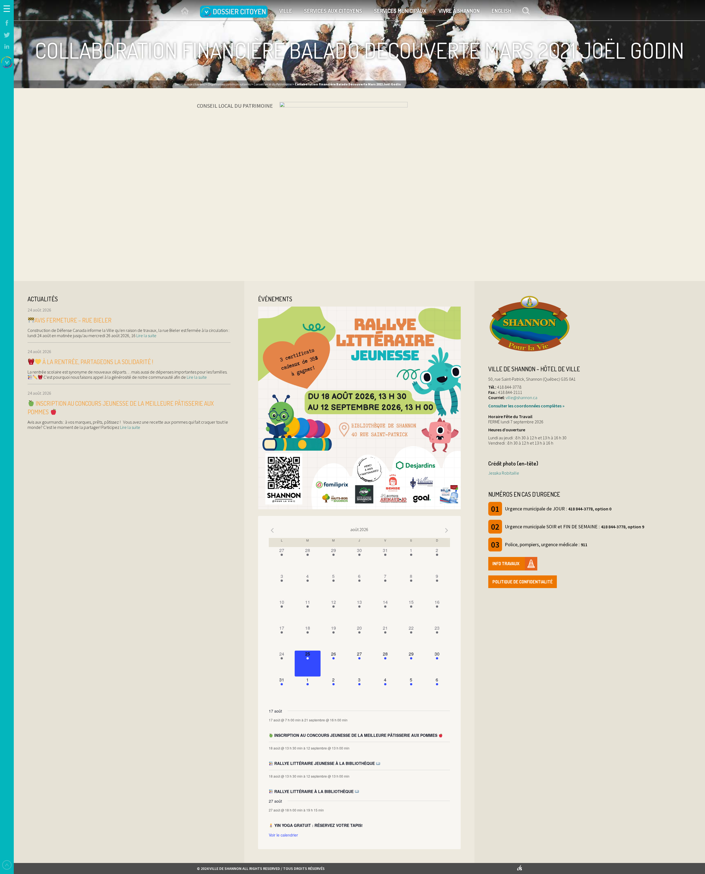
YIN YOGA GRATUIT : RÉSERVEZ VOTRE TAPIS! (318, 825)
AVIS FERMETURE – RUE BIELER (73, 320)
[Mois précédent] (272, 530)
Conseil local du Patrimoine (235, 105)
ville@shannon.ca (521, 397)
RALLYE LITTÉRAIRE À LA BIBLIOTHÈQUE (314, 791)
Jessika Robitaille (503, 473)
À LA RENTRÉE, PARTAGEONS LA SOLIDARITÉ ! (97, 362)
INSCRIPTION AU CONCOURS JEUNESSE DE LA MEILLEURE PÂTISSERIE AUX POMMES (355, 735)
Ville (285, 10)
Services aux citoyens (333, 10)
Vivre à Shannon (459, 10)
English (501, 10)
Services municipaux (400, 10)
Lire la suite (145, 335)
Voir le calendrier (283, 835)
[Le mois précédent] (446, 530)
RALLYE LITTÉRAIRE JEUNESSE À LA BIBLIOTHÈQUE (324, 763)
